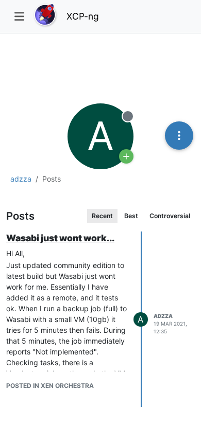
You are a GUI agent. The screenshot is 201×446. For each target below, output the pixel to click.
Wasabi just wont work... (60, 238)
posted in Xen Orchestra (50, 385)
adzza (163, 316)
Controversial (169, 216)
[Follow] (126, 156)
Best (131, 216)
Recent (102, 216)
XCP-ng (82, 16)
